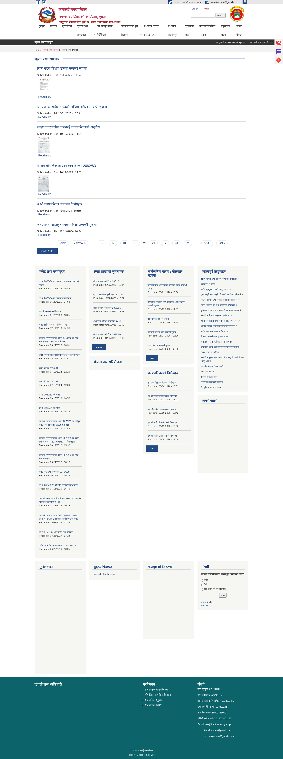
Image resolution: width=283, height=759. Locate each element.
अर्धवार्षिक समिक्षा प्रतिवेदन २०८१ (107, 321)
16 (101, 243)
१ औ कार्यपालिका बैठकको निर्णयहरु (162, 382)
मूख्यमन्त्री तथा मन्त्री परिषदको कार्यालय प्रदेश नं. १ (222, 294)
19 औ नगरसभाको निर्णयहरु (50, 311)
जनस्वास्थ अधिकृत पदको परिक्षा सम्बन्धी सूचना (67, 225)
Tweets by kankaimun (103, 574)
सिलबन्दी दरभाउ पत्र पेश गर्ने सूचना (162, 332)
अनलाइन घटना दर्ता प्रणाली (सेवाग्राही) (217, 341)
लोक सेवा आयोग (207, 371)
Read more (44, 96)
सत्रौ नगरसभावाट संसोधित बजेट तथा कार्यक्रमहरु (59, 355)
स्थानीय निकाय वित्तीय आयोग (212, 366)
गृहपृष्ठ (42, 26)
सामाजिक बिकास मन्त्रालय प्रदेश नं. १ (216, 315)
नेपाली (206, 9)
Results (204, 605)
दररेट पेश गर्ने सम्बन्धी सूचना (159, 345)
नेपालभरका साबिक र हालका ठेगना (214, 336)
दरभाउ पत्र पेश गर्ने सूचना (158, 318)
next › (207, 243)
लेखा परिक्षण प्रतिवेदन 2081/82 (107, 281)
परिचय (53, 26)
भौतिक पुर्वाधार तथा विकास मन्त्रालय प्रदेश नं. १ (220, 299)
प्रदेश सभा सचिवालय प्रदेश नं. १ (214, 331)
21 (153, 243)
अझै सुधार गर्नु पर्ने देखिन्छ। (215, 589)
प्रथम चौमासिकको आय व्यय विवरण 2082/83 (66, 166)
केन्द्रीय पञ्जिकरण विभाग (211, 387)
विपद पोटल (239, 31)
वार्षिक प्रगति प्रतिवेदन (156, 689)
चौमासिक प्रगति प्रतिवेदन (158, 694)
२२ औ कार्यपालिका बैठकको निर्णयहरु (162, 409)
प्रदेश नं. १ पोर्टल (208, 284)
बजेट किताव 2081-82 (48, 381)
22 (165, 243)
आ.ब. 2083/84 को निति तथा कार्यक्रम (55, 298)
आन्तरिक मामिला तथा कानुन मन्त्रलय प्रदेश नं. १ (221, 320)
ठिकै (205, 584)
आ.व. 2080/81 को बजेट (49, 394)
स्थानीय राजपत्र (172, 31)
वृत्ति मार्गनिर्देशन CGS (207, 31)
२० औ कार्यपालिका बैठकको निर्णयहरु (162, 435)
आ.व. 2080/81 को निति (49, 408)
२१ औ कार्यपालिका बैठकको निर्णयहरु (162, 422)
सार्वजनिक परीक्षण (153, 705)
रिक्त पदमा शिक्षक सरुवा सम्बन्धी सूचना (62, 68)
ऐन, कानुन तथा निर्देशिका (105, 31)
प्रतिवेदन (67, 26)
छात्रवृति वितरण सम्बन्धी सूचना (223, 42)
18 (124, 243)
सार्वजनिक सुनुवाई (153, 699)
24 (187, 243)
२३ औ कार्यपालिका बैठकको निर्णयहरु (162, 396)
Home (38, 49)
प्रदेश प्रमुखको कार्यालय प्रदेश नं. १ (216, 289)
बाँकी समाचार (47, 251)
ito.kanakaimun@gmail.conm (219, 736)
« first (62, 243)
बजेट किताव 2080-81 (48, 368)
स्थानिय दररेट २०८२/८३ (151, 31)
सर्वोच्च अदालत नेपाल (209, 376)
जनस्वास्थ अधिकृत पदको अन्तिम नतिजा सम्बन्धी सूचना (72, 107)
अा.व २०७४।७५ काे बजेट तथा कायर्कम (56, 532)
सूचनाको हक (189, 31)
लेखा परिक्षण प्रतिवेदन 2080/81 (107, 308)
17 (113, 243)
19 (135, 243)
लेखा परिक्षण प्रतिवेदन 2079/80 (107, 334)
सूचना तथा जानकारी (82, 31)
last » (222, 243)
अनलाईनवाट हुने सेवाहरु (129, 31)
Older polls (206, 602)
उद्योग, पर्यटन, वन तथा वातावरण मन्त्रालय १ (219, 305)
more (99, 347)
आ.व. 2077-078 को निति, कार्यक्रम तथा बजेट (58, 485)
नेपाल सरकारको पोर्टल (210, 352)
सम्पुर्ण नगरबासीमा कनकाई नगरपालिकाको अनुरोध (68, 127)
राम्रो (206, 580)
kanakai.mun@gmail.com (217, 730)
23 (176, 243)
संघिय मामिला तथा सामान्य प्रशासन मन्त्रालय (219, 279)
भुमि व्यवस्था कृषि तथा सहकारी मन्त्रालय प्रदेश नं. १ (222, 310)
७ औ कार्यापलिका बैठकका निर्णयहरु (59, 204)
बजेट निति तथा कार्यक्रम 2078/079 (54, 472)
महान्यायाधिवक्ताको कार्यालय (212, 382)
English (194, 9)
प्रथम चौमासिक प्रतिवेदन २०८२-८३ (108, 294)
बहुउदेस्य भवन (225, 31)
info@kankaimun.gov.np (218, 724)
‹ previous (79, 243)
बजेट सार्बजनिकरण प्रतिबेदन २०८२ (53, 324)
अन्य (152, 358)
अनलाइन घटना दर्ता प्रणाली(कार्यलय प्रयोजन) (220, 347)
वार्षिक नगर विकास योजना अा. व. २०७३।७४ (58, 545)
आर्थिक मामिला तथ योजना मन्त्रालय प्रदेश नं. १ (220, 326)
